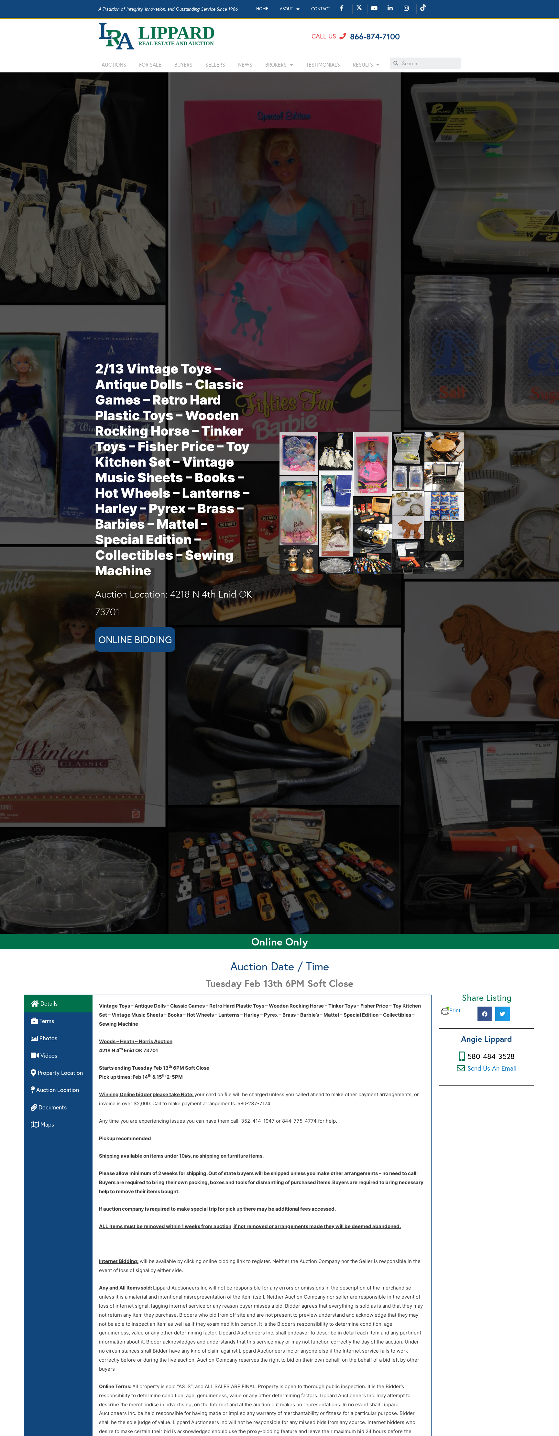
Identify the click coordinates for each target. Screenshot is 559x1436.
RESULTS (363, 64)
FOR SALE (150, 64)
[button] (328, 36)
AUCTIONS (114, 64)
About (286, 9)
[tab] (58, 1003)
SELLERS (215, 64)
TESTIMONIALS (323, 64)
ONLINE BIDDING (135, 639)
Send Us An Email (492, 1068)
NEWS (245, 64)
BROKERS (276, 64)
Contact (320, 9)
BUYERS (183, 64)
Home (262, 9)
